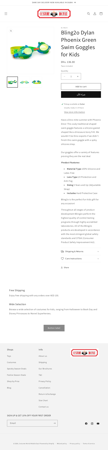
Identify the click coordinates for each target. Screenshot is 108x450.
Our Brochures (45, 368)
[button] (6, 14)
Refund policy (62, 444)
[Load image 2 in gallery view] (24, 82)
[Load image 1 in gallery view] (12, 82)
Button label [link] (54, 328)
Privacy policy (75, 444)
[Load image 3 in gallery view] (36, 82)
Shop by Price (13, 381)
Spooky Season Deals (16, 368)
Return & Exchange (47, 394)
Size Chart (43, 400)
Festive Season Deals (16, 375)
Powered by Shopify (47, 444)
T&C (40, 375)
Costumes (11, 362)
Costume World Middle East (29, 444)
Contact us (44, 406)
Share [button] (66, 267)
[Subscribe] (54, 423)
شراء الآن (81, 94)
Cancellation (44, 387)
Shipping (43, 362)
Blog (9, 387)
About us (43, 356)
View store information (74, 112)
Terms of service (89, 444)
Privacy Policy (45, 381)
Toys (9, 356)
